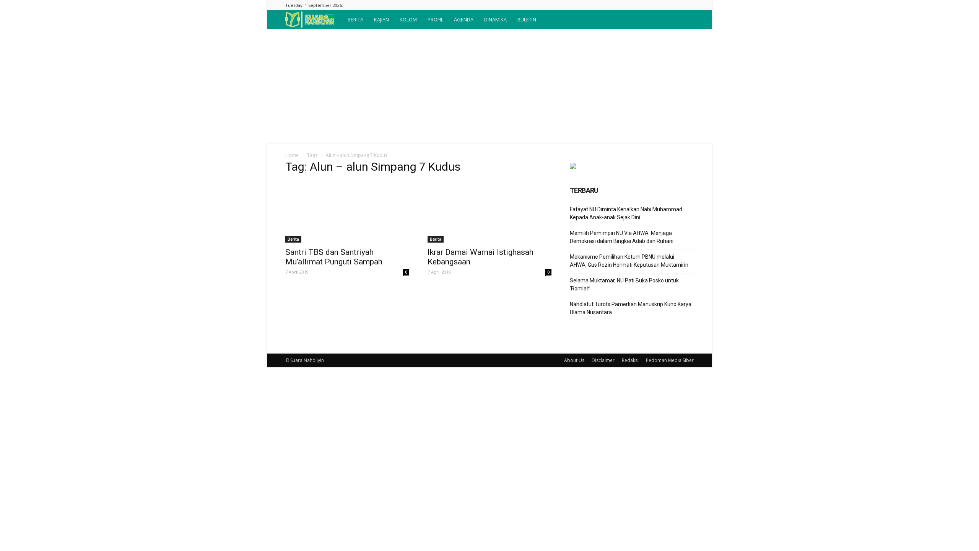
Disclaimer (603, 360)
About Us (574, 360)
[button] (684, 19)
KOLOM (408, 19)
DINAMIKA (495, 19)
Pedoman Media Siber (670, 360)
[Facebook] (688, 5)
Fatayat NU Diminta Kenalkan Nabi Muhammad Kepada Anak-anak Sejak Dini (626, 213)
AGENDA (463, 19)
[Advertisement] (489, 86)
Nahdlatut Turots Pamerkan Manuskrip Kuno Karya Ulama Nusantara (630, 308)
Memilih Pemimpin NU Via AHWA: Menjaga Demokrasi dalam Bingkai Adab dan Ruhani (621, 237)
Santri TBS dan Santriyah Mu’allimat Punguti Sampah (333, 257)
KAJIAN (381, 19)
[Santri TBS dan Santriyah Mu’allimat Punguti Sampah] (347, 212)
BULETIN (526, 19)
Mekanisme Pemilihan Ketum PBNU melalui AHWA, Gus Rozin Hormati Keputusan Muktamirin (629, 261)
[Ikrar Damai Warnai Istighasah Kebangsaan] (489, 212)
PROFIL (435, 19)
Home (292, 155)
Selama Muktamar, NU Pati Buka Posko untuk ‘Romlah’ (624, 284)
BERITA (355, 19)
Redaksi (630, 360)
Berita (293, 239)
